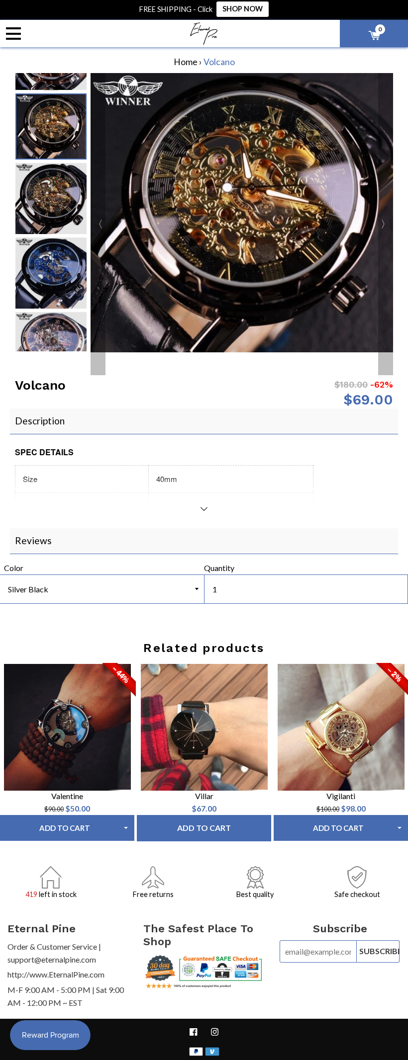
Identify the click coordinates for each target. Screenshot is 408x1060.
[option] (51, 126)
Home (186, 62)
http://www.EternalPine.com (55, 974)
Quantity (219, 567)
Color (13, 567)
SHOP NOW (242, 8)
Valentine (67, 796)
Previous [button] (50, 83)
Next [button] (50, 338)
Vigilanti (340, 796)
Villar (204, 796)
